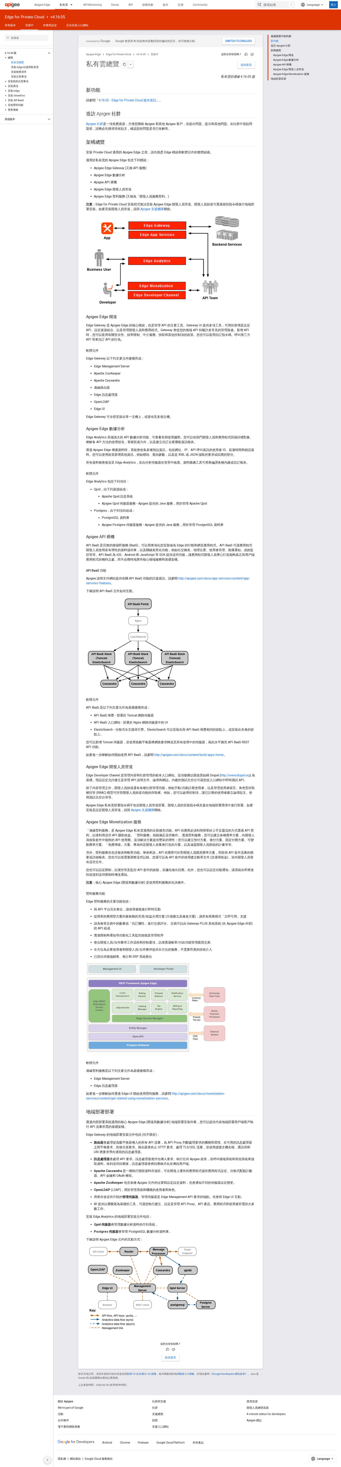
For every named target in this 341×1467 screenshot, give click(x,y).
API (130, 4)
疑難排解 (147, 4)
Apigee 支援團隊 (152, 209)
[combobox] (275, 4)
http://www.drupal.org (235, 775)
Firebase (143, 1442)
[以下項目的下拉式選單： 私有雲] (73, 4)
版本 (165, 4)
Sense (115, 4)
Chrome (125, 1442)
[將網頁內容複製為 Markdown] (124, 64)
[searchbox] (26, 38)
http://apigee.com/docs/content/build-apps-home (189, 755)
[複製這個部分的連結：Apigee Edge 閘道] (121, 317)
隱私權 (62, 1458)
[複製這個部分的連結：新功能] (104, 90)
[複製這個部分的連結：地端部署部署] (118, 1112)
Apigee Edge (42, 4)
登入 (333, 4)
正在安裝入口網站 (77, 25)
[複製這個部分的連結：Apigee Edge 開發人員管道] (137, 767)
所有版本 (10, 25)
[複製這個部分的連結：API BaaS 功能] (110, 570)
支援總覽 (157, 1414)
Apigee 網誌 (254, 1420)
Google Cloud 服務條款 (99, 1458)
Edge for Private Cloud (24, 17)
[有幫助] (246, 54)
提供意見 (246, 64)
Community (200, 4)
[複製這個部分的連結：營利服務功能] (109, 893)
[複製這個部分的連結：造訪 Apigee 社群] (125, 114)
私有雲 (64, 4)
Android (107, 1442)
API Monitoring (92, 4)
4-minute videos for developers (266, 1414)
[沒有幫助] (252, 54)
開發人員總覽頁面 (258, 1407)
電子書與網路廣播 (69, 1426)
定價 (180, 4)
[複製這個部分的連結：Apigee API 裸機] (118, 537)
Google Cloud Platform (170, 1442)
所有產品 (198, 1442)
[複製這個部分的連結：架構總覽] (109, 142)
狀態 (155, 1420)
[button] (23, 53)
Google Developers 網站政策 (228, 1373)
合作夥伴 (63, 1420)
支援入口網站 (160, 1426)
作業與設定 (50, 25)
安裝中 (29, 25)
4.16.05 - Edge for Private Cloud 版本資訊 (127, 100)
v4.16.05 (58, 17)
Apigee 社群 (94, 124)
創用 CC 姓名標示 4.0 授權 (141, 1373)
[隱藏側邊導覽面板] (48, 1460)
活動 (60, 1414)
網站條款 (75, 1458)
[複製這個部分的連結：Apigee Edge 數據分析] (129, 429)
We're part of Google (70, 1407)
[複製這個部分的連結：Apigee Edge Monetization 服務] (145, 822)
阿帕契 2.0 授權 (185, 1373)
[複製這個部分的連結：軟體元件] (103, 350)
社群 (155, 1407)
